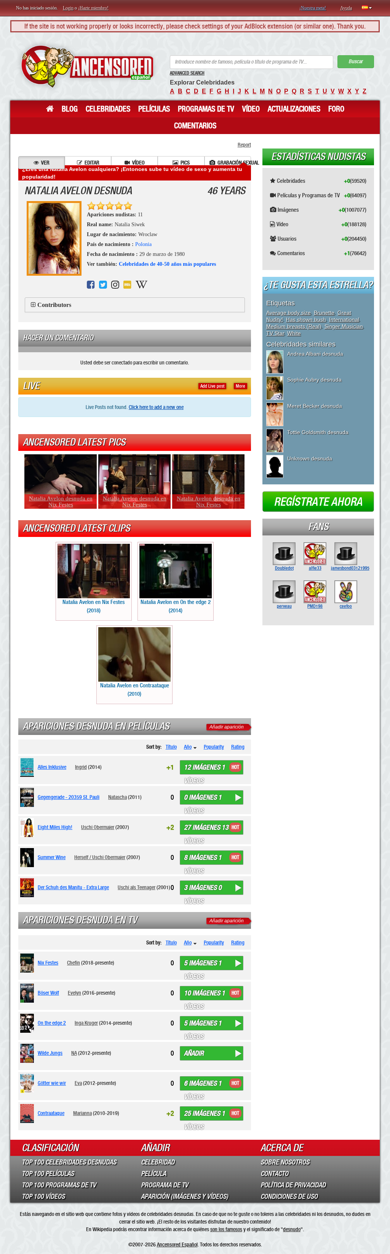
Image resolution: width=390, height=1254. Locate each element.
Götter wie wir (52, 1083)
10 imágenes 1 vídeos (204, 994)
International (344, 319)
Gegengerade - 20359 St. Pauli (68, 797)
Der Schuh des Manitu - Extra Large (73, 887)
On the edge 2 (52, 1023)
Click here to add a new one (156, 407)
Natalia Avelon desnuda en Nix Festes (61, 501)
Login (68, 8)
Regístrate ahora (318, 502)
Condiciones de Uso (289, 1196)
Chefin (73, 963)
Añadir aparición (226, 727)
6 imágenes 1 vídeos (203, 1085)
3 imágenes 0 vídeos (203, 889)
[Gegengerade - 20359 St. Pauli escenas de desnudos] (28, 797)
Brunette (324, 313)
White (294, 333)
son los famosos (226, 1229)
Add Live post (212, 386)
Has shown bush (306, 319)
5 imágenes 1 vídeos (203, 964)
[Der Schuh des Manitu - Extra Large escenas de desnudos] (28, 887)
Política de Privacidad (293, 1185)
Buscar (355, 61)
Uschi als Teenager (136, 887)
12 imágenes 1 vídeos (204, 769)
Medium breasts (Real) (293, 326)
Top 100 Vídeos (43, 1196)
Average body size (288, 313)
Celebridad (157, 1162)
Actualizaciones (294, 109)
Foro (336, 109)
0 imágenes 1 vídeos (203, 799)
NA (74, 1053)
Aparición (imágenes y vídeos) (184, 1196)
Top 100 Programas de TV (59, 1185)
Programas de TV (206, 109)
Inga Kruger (86, 1023)
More (240, 386)
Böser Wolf (48, 993)
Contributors (54, 305)
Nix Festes (48, 963)
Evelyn (74, 993)
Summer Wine (52, 857)
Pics (185, 163)
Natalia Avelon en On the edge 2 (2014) (176, 606)
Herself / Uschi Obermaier (99, 857)
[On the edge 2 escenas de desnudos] (28, 1023)
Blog (70, 109)
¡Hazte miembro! (93, 8)
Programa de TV (164, 1185)
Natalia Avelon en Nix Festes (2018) (93, 606)
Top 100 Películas (48, 1173)
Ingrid (81, 767)
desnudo (291, 1229)
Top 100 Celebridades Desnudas (69, 1162)
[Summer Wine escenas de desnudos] (28, 857)
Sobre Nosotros (285, 1162)
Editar (92, 163)
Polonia (143, 244)
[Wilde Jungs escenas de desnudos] (28, 1053)
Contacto (274, 1173)
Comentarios (195, 125)
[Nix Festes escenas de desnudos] (28, 963)
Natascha (117, 797)
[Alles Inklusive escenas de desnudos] (28, 767)
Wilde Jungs (50, 1053)
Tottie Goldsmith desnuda (317, 432)
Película (153, 1173)
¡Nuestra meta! (312, 8)
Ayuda (346, 8)
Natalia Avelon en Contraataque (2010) (134, 689)
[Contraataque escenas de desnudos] (28, 1113)
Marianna (82, 1113)
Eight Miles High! (55, 827)
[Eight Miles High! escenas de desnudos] (28, 827)
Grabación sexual (234, 163)
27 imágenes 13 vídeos (206, 829)
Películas (154, 109)
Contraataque (51, 1113)
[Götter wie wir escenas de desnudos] (28, 1083)
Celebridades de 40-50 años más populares (167, 264)
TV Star (275, 333)
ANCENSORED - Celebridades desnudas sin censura (87, 66)
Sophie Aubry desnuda (314, 380)
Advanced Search (187, 73)
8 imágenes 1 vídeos (203, 859)
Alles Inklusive (52, 767)
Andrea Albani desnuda (315, 354)
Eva (78, 1083)
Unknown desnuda (309, 458)
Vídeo (251, 109)
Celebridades (108, 109)
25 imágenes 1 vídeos (204, 1115)
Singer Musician (343, 326)
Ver (45, 163)
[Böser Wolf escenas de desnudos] (28, 993)
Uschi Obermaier (97, 827)
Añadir (194, 1053)
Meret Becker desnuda (314, 406)
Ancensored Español (177, 1244)
